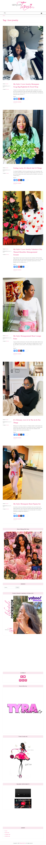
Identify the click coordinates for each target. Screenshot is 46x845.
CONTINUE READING (17, 183)
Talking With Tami (23, 843)
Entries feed (7, 832)
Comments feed (7, 834)
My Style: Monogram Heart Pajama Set (27, 504)
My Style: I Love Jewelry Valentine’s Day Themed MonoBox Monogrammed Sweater (27, 252)
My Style (7, 89)
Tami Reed (6, 167)
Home (4, 15)
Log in (6, 830)
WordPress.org (7, 836)
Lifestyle (7, 173)
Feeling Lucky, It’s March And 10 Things (27, 168)
